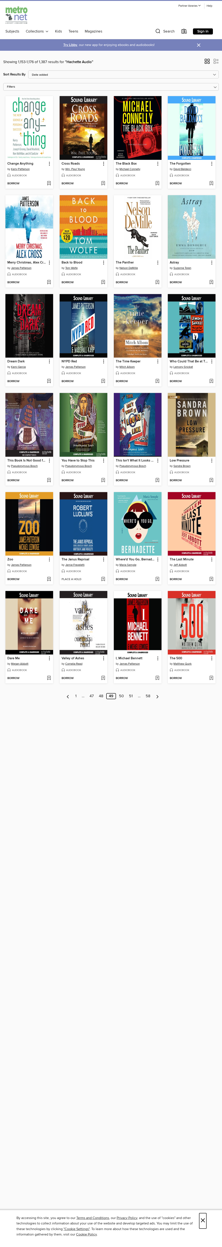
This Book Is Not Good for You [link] (27, 461)
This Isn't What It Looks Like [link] (135, 461)
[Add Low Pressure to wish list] (211, 480)
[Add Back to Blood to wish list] (103, 282)
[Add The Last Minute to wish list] (211, 579)
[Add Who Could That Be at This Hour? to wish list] (211, 381)
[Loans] (184, 32)
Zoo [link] (10, 559)
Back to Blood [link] (72, 263)
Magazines (93, 31)
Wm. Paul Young (75, 169)
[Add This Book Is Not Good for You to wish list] (49, 480)
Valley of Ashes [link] (73, 658)
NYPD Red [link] (69, 361)
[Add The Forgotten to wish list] (211, 184)
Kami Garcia (18, 367)
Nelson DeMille (128, 268)
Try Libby (70, 45)
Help (209, 6)
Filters (11, 87)
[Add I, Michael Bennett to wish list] (157, 678)
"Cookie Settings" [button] (77, 1229)
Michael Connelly (129, 169)
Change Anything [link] (20, 164)
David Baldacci (182, 169)
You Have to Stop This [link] (78, 461)
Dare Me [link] (13, 658)
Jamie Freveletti (75, 565)
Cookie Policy (86, 1234)
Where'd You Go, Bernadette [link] (135, 559)
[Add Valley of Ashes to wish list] (103, 678)
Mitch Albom (127, 367)
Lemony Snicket (183, 367)
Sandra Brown (182, 466)
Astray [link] (174, 263)
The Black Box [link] (126, 164)
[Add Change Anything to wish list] (49, 184)
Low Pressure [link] (179, 461)
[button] (189, 6)
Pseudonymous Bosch (24, 466)
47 (92, 696)
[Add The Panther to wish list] (157, 282)
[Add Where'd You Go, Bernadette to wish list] (157, 579)
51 (131, 696)
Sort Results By (14, 74)
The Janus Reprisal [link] (75, 559)
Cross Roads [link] (71, 164)
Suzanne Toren (182, 268)
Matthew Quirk (182, 664)
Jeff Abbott (180, 565)
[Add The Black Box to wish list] (157, 184)
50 (121, 696)
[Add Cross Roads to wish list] (103, 184)
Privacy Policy (127, 1218)
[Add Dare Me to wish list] (49, 678)
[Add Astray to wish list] (211, 282)
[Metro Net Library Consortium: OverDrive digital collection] (16, 15)
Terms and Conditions (92, 1218)
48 (101, 696)
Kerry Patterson (20, 169)
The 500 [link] (176, 658)
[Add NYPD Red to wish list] (103, 381)
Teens (73, 31)
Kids (58, 31)
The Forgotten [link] (180, 164)
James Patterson (21, 268)
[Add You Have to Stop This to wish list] (103, 480)
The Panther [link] (125, 263)
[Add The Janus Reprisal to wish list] (103, 579)
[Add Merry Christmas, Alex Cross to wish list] (49, 282)
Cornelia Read (73, 664)
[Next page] (157, 696)
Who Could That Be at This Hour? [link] (189, 361)
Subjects (12, 31)
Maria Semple (127, 565)
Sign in (203, 31)
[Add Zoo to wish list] (49, 579)
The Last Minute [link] (182, 559)
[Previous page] (68, 696)
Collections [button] (36, 31)
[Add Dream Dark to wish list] (49, 381)
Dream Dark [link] (16, 361)
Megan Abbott (19, 664)
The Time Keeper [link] (128, 361)
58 (148, 696)
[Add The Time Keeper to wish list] (157, 381)
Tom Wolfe (71, 268)
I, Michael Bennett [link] (129, 658)
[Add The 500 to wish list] (211, 678)
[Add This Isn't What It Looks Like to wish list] (157, 480)
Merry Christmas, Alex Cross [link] (27, 263)
